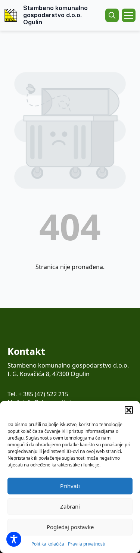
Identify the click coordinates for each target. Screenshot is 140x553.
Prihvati (70, 486)
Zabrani (70, 506)
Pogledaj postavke (70, 527)
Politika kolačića (47, 544)
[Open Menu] (129, 15)
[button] (129, 410)
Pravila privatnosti (86, 544)
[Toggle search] (112, 15)
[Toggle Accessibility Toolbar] (14, 539)
